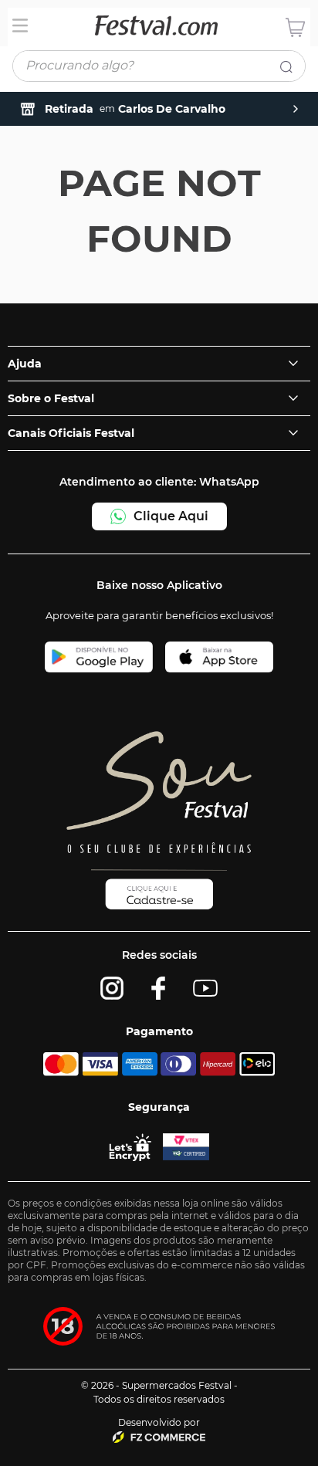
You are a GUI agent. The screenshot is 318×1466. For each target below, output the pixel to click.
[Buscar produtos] (289, 70)
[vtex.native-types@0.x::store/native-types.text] (159, 1437)
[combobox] (159, 69)
